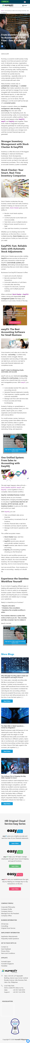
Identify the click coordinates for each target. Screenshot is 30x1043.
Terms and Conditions (8, 953)
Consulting (4, 926)
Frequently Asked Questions (10, 938)
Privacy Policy (5, 951)
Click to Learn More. (15, 322)
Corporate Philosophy (8, 907)
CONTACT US (5, 1)
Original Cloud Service (8, 928)
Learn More (15, 843)
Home (2, 10)
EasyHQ (11, 121)
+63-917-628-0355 (19, 990)
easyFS (3, 121)
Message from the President (10, 913)
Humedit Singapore (7, 964)
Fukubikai (4, 966)
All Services (4, 924)
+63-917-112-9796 (19, 992)
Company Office (6, 916)
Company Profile (6, 909)
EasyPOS (21, 119)
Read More (7, 701)
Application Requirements (9, 936)
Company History (6, 911)
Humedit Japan (6, 961)
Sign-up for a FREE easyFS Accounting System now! (15, 450)
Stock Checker (14, 208)
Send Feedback (6, 949)
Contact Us (4, 947)
